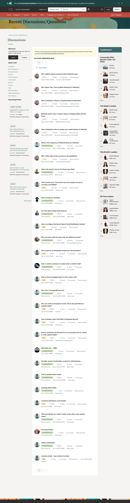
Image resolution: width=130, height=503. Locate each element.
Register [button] (24, 57)
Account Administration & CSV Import (67, 106)
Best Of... (10, 82)
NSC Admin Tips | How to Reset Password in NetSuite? (60, 87)
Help (42, 15)
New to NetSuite (73, 15)
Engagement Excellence (55, 15)
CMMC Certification (48, 443)
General (57, 311)
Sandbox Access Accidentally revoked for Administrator (61, 361)
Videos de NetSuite (13, 93)
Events (34, 15)
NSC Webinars (12, 96)
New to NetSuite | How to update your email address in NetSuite (64, 129)
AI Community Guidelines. (27, 3)
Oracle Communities (23, 9)
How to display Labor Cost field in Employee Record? (59, 319)
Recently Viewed (13, 72)
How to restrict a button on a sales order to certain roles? (61, 264)
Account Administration (63, 80)
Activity (10, 74)
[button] (37, 76)
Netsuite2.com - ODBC (49, 348)
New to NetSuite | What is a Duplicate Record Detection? (61, 101)
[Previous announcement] (118, 3)
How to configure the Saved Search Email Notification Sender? (63, 224)
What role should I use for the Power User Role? (58, 169)
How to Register (116, 15)
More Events (28, 201)
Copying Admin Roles (48, 388)
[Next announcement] (122, 3)
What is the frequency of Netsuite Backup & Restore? (60, 143)
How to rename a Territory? (50, 198)
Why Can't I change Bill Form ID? (52, 290)
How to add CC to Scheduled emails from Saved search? (61, 250)
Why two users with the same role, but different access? (61, 237)
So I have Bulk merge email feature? (54, 211)
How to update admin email (51, 374)
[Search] (84, 9)
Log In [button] (13, 57)
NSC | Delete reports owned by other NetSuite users (59, 74)
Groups (26, 15)
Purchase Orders (47, 430)
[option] (15, 107)
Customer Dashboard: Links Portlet (53, 401)
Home (9, 15)
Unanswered (20, 80)
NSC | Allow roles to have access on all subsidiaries (59, 156)
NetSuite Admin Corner (62, 93)
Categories (16, 15)
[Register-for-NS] (88, 9)
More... (102, 100)
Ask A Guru (70, 148)
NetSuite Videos (13, 90)
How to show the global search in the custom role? (59, 277)
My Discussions (13, 77)
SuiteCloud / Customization (63, 340)
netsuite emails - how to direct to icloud (55, 456)
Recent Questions (13, 69)
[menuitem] (108, 9)
